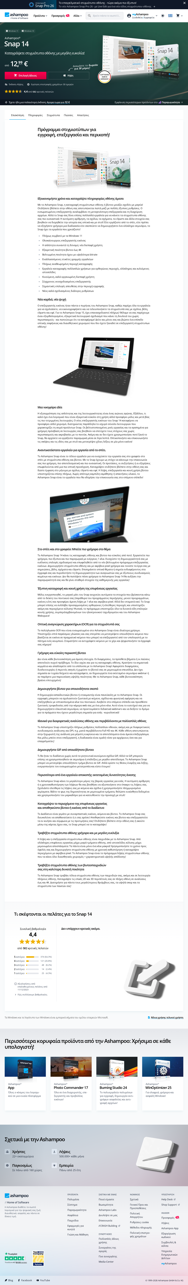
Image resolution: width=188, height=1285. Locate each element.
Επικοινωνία (105, 1220)
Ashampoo (169, 1264)
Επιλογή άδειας (27, 75)
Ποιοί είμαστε (106, 1199)
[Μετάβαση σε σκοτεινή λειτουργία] (162, 15)
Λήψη (70, 75)
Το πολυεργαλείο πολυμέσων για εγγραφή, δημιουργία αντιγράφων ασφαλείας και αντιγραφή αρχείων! (117, 1098)
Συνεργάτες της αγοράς (107, 1249)
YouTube (45, 1280)
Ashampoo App (169, 1228)
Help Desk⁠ (167, 1199)
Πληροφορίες (35, 115)
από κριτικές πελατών (39, 91)
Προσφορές (60, 15)
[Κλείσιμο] (184, 3)
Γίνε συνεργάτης (108, 1256)
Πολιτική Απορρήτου (136, 1215)
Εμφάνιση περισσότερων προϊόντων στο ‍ (147, 102)
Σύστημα (72, 1204)
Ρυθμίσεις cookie (139, 1222)
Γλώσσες (68, 115)
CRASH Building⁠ (108, 1225)
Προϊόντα (39, 15)
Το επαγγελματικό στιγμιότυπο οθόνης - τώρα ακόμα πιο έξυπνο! (97, 3)
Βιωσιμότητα (106, 1204)
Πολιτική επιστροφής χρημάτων (140, 1234)
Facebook (26, 1280)
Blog (10, 1280)
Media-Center (106, 1261)
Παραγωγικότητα (76, 1210)
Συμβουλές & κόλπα (168, 1244)
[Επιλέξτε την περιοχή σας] (170, 15)
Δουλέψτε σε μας (108, 1215)
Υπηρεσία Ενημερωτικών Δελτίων (169, 1255)
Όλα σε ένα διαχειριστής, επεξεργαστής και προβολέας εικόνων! (70, 1096)
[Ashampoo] (17, 1196)
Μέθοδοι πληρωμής (141, 1227)
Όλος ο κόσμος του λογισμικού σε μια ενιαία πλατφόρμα (24, 1094)
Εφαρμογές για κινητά (75, 1227)
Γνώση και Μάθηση (77, 1234)
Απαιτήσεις (83, 115)
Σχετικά (134, 1199)
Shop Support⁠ (169, 1204)
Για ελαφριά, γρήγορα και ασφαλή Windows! (160, 1094)
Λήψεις (165, 1223)
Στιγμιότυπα (53, 115)
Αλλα (76, 15)
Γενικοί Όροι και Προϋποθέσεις (139, 1206)
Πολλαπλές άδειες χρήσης (109, 1240)
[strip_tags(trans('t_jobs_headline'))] (38, 1258)
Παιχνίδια (72, 1220)
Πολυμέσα (73, 1199)
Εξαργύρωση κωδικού (168, 1235)
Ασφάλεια (72, 1215)
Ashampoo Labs (107, 1210)
